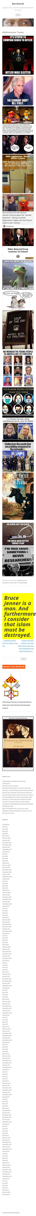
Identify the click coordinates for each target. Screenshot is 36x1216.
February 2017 (6, 1083)
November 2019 (6, 1008)
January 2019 (6, 1031)
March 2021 (5, 972)
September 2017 (7, 1067)
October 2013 (6, 1174)
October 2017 (6, 1065)
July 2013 (4, 1181)
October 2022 (6, 929)
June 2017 (5, 1074)
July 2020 (4, 990)
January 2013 (6, 1194)
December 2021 (6, 951)
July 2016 (4, 1099)
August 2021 (5, 960)
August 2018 (5, 1042)
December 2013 (6, 1169)
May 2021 (5, 967)
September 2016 (7, 1094)
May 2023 (5, 913)
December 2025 (6, 842)
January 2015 (6, 1140)
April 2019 (5, 1024)
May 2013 (5, 1185)
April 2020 (5, 997)
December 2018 (6, 1033)
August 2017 (5, 1069)
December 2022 (6, 924)
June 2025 (5, 856)
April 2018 (5, 1051)
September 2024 (7, 876)
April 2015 (5, 1133)
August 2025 (5, 851)
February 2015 (6, 1137)
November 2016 (6, 1090)
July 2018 (4, 1044)
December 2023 (6, 897)
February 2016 (6, 1110)
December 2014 (6, 1142)
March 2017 (5, 1081)
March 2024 (5, 890)
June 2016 (5, 1101)
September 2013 (7, 1176)
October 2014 (6, 1147)
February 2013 (6, 1192)
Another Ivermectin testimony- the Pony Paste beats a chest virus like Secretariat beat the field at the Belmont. (26, 646)
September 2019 (7, 1013)
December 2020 (6, 978)
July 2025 (4, 854)
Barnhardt (18, 3)
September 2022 (7, 931)
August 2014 (5, 1151)
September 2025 (7, 849)
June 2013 (5, 1183)
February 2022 (6, 947)
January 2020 (6, 1003)
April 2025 (5, 860)
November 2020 (6, 981)
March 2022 (5, 944)
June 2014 (5, 1156)
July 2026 (4, 826)
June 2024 (5, 883)
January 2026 (6, 840)
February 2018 (6, 1056)
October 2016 (6, 1092)
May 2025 (5, 858)
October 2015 (6, 1119)
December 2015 (6, 1115)
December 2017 (6, 1060)
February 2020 (6, 1001)
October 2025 (6, 847)
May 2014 (5, 1158)
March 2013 (5, 1190)
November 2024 (6, 872)
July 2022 (4, 935)
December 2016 (6, 1087)
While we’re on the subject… (10, 786)
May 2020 (5, 994)
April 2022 (5, 942)
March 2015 (5, 1135)
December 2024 (6, 870)
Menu (18, 14)
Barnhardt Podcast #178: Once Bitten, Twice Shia (10, 643)
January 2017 (6, 1085)
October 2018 (6, 1038)
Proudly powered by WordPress (11, 1212)
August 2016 (5, 1097)
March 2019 (5, 1026)
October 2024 (6, 874)
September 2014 (7, 1149)
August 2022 (5, 933)
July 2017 (4, 1072)
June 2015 (5, 1128)
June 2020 (5, 992)
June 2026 (5, 829)
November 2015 (6, 1117)
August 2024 (5, 879)
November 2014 (6, 1144)
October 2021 (6, 956)
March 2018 (5, 1053)
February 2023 (6, 919)
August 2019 (5, 1015)
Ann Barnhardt (23, 582)
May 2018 (5, 1049)
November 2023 (6, 899)
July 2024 (4, 881)
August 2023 (5, 906)
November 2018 (6, 1035)
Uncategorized (21, 580)
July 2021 (4, 963)
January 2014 (6, 1167)
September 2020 (7, 985)
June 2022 (5, 938)
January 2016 (6, 1112)
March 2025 (5, 863)
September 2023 (7, 904)
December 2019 (6, 1006)
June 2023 (5, 910)
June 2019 (5, 1019)
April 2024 (5, 888)
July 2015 (4, 1126)
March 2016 (5, 1108)
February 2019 (6, 1028)
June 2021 (5, 965)
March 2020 (5, 999)
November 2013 (6, 1171)
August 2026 (5, 824)
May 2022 (5, 940)
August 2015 (5, 1124)
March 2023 (5, 917)
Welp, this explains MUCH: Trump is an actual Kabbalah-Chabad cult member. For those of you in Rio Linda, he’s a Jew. (17, 811)
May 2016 (5, 1103)
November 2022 (6, 926)
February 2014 (6, 1165)
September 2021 (7, 958)
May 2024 (5, 885)
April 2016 (5, 1106)
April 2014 (5, 1160)
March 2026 (5, 835)
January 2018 (6, 1058)
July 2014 (4, 1153)
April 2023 (5, 915)
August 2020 (5, 988)
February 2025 (6, 865)
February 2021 (6, 974)
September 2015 (7, 1122)
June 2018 (5, 1047)
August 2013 (5, 1178)
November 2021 (6, 954)
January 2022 (6, 949)
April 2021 (5, 969)
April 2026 (5, 833)
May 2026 (5, 831)
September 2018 (7, 1040)
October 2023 (6, 901)
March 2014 (5, 1162)
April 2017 (5, 1078)
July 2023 (4, 908)
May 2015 (5, 1131)
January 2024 (6, 894)
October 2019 (6, 1010)
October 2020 (6, 983)
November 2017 (6, 1063)
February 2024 (6, 892)
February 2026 (6, 838)
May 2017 (5, 1076)
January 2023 (6, 922)
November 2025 (6, 845)
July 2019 (4, 1017)
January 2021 (6, 976)
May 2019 (5, 1022)
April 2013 (5, 1187)
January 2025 (6, 867)
